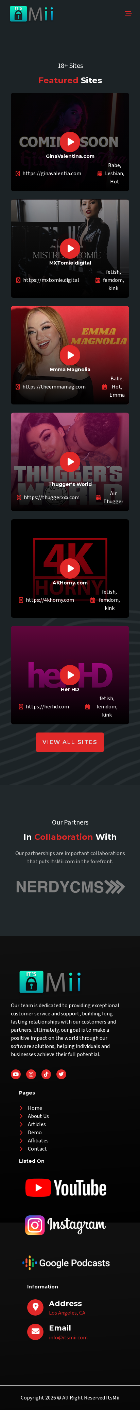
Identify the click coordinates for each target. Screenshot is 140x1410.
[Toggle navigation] (128, 14)
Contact (37, 1149)
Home (35, 1108)
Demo (35, 1132)
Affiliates (38, 1140)
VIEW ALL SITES (70, 742)
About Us (38, 1116)
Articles (37, 1124)
